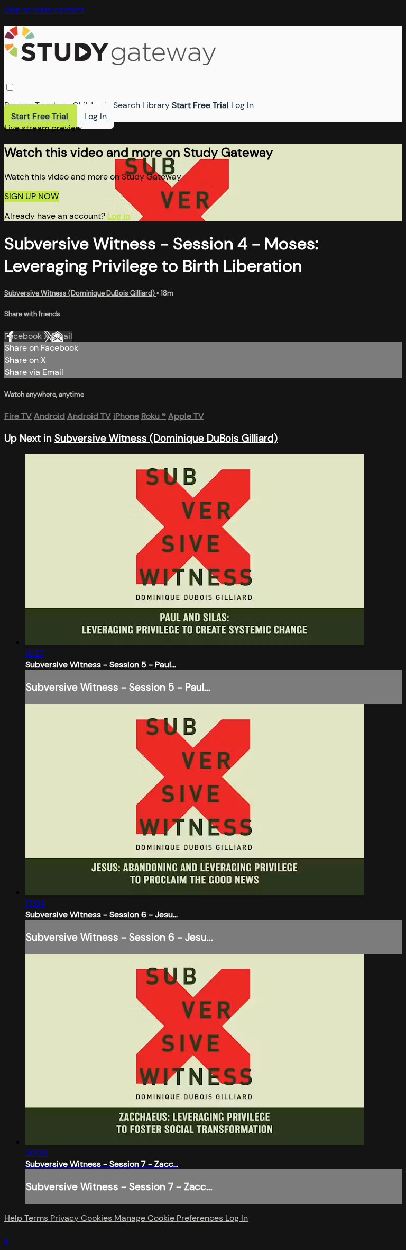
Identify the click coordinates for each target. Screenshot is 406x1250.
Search (126, 105)
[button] (9, 87)
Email (61, 336)
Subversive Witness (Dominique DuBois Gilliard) (80, 293)
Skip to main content (44, 9)
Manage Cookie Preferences (169, 1218)
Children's (91, 105)
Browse (18, 105)
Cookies (97, 1218)
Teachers (52, 105)
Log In (242, 105)
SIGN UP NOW (31, 196)
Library (156, 105)
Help (14, 1218)
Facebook (24, 336)
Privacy (65, 1218)
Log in (118, 215)
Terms (37, 1218)
